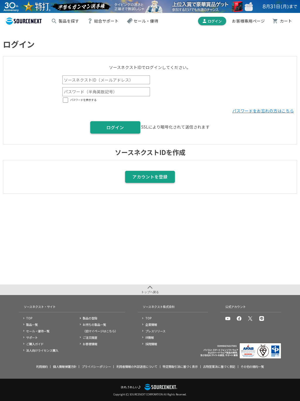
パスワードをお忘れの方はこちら (263, 111)
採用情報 (151, 344)
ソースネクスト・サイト (40, 306)
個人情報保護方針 (64, 366)
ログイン (115, 127)
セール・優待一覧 (38, 331)
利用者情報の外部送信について (136, 366)
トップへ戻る (150, 292)
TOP (29, 318)
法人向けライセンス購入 (42, 350)
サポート (32, 337)
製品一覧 (32, 324)
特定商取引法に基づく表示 (180, 366)
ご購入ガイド (35, 344)
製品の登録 (90, 318)
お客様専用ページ (248, 21)
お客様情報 (90, 344)
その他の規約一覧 (252, 366)
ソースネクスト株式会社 (159, 306)
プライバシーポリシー (96, 366)
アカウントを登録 (150, 176)
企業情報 (151, 324)
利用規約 (42, 366)
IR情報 (149, 337)
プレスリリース (155, 331)
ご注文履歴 (90, 337)
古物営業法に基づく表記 (219, 366)
